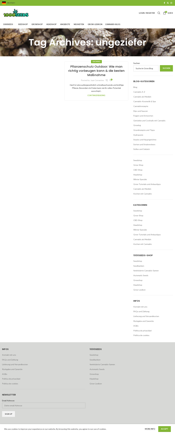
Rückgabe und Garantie (143, 321)
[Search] (159, 13)
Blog (135, 87)
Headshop (137, 174)
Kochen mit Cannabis (142, 194)
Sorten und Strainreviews (144, 144)
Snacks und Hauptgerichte (144, 139)
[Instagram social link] (171, 3)
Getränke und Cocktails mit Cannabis (149, 120)
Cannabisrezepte (140, 106)
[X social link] (168, 3)
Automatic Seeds (140, 275)
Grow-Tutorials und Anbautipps (147, 184)
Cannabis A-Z (139, 92)
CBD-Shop (137, 170)
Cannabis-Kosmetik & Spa (144, 101)
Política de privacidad (142, 330)
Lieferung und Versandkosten (146, 316)
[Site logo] (19, 13)
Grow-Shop (138, 165)
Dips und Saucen (140, 111)
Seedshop (137, 160)
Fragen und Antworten (143, 116)
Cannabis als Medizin (142, 96)
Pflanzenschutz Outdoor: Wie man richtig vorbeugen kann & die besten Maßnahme (96, 70)
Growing (96, 61)
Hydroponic (138, 135)
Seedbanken (138, 266)
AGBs (135, 326)
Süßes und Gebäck (141, 149)
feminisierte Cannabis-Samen (146, 270)
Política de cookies (141, 335)
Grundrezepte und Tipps (144, 130)
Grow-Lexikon (139, 290)
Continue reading (96, 95)
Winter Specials (140, 179)
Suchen (136, 63)
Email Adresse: (8, 400)
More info (150, 429)
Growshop (137, 280)
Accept (164, 429)
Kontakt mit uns (140, 307)
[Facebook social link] (164, 3)
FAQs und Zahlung (141, 311)
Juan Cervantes (97, 80)
